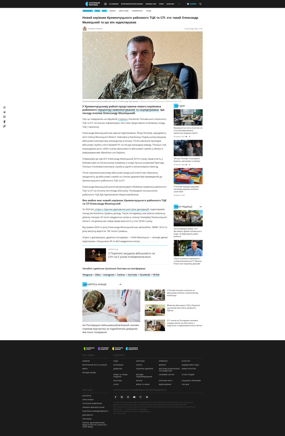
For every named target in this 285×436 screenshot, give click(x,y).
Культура (170, 4)
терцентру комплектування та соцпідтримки (128, 110)
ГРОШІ (97, 11)
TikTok (156, 274)
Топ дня (148, 11)
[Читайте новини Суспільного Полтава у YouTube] (134, 397)
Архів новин (88, 400)
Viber (98, 274)
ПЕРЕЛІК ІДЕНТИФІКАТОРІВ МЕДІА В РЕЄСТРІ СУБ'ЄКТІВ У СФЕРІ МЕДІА (94, 425)
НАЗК (104, 11)
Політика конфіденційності (95, 411)
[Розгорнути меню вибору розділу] (105, 4)
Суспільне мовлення (92, 403)
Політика (117, 381)
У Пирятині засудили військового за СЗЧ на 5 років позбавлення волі (131, 255)
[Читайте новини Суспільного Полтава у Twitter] (122, 397)
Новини (86, 361)
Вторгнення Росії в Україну (132, 4)
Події (115, 361)
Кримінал (112, 11)
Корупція (140, 361)
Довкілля (117, 369)
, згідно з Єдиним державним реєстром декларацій (121, 209)
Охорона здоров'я (144, 369)
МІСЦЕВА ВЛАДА (89, 373)
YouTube (132, 274)
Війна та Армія (123, 11)
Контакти (86, 396)
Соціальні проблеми (191, 381)
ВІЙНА (85, 369)
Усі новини (113, 4)
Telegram (87, 274)
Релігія (139, 381)
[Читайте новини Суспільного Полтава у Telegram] (147, 397)
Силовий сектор (137, 11)
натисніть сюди (144, 411)
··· (179, 3)
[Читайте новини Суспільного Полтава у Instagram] (128, 397)
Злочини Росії (165, 381)
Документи (87, 415)
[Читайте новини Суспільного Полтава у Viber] (140, 397)
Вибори (162, 365)
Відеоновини (165, 384)
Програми (87, 419)
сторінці (122, 119)
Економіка (118, 365)
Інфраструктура (189, 369)
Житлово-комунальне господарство (169, 370)
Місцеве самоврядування (144, 376)
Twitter (121, 274)
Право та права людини (120, 376)
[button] (4, 107)
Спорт (161, 4)
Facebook (145, 274)
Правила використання (93, 407)
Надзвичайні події (190, 365)
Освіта (139, 365)
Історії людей (188, 375)
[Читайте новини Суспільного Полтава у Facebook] (115, 397)
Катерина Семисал (95, 29)
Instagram (109, 274)
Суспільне (143, 409)
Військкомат (88, 11)
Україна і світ (151, 4)
